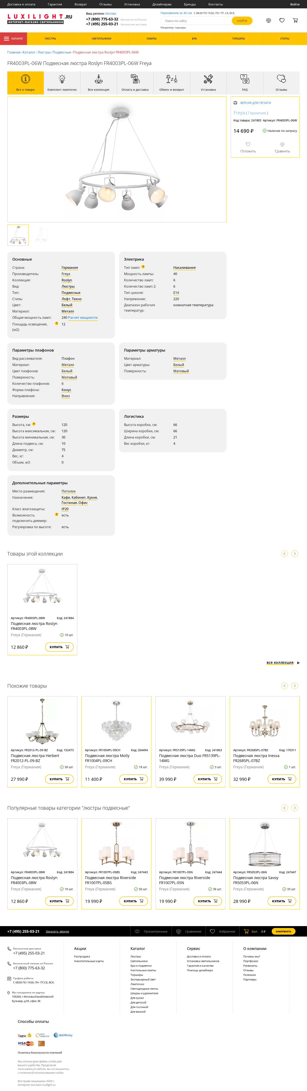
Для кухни (137, 998)
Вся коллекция (280, 663)
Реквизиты (250, 965)
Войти (295, 4)
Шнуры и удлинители (144, 993)
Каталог (17, 38)
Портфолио (250, 961)
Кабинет (79, 497)
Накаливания (184, 267)
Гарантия (55, 4)
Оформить (283, 931)
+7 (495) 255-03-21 (116, 24)
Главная (13, 52)
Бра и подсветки (141, 965)
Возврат (81, 4)
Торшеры (137, 975)
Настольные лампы (143, 970)
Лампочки (137, 984)
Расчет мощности (83, 317)
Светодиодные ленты (144, 988)
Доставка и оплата (21, 4)
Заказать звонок (57, 931)
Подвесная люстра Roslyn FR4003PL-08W (34, 626)
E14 (176, 292)
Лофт (66, 299)
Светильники (139, 961)
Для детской (138, 1002)
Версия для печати (255, 103)
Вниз (66, 396)
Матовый (69, 377)
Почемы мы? (251, 956)
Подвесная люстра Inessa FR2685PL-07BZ (256, 758)
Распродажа (82, 956)
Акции (80, 948)
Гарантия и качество (200, 965)
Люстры (44, 52)
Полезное (249, 975)
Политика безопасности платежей (40, 1052)
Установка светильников (203, 961)
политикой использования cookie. (42, 1072)
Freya (66, 273)
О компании (254, 948)
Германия (70, 267)
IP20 (65, 509)
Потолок (69, 491)
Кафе (66, 497)
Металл (68, 311)
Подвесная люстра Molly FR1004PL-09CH (107, 758)
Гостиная (69, 502)
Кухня (92, 497)
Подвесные (62, 52)
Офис (83, 502)
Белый (67, 305)
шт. (255, 931)
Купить (56, 647)
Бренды (190, 4)
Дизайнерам (161, 4)
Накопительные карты (89, 961)
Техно (77, 299)
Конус (66, 389)
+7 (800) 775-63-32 (116, 19)
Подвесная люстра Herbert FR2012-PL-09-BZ (35, 758)
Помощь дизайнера (200, 970)
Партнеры (249, 979)
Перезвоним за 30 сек (176, 13)
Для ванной (138, 1011)
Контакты (215, 4)
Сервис (193, 948)
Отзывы (105, 4)
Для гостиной (139, 1007)
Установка (132, 4)
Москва (110, 13)
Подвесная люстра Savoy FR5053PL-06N (255, 880)
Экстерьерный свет (143, 979)
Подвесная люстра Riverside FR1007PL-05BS (110, 880)
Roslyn (67, 280)
